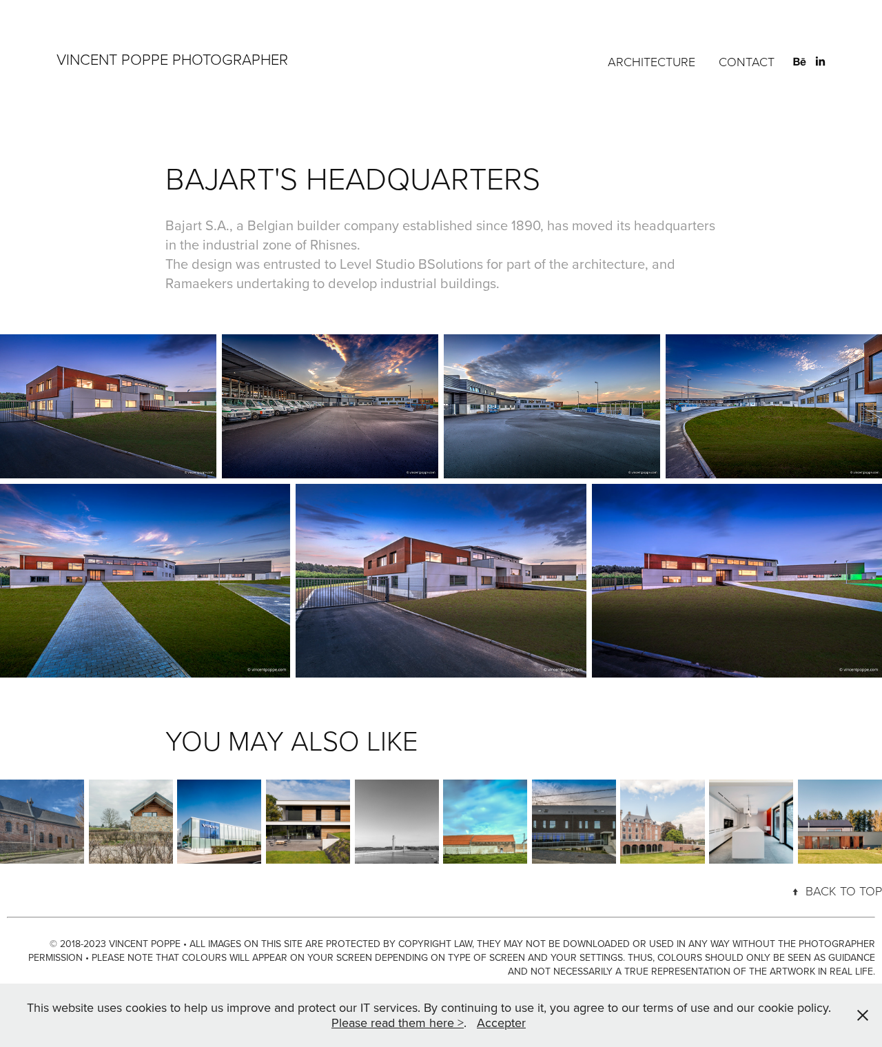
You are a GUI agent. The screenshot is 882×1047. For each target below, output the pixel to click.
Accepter (501, 1022)
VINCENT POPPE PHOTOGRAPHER (172, 59)
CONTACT (747, 61)
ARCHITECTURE (651, 61)
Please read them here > (397, 1022)
